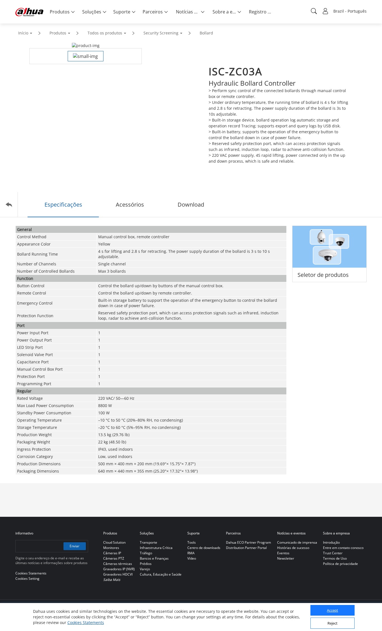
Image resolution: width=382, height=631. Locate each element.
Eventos (283, 553)
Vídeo (191, 558)
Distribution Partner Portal (246, 547)
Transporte (148, 542)
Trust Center (333, 553)
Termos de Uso (335, 558)
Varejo (145, 569)
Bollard (206, 33)
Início (23, 33)
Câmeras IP (112, 553)
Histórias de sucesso (293, 547)
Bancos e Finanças (154, 558)
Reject (332, 623)
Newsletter (285, 558)
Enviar (74, 546)
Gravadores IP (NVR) (119, 569)
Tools (191, 542)
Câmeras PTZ (113, 558)
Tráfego (146, 553)
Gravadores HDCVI (118, 574)
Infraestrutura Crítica (156, 547)
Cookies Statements (85, 622)
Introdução (331, 542)
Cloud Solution (114, 542)
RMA (191, 553)
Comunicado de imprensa (297, 542)
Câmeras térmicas (117, 563)
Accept (332, 610)
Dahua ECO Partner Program (248, 542)
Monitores (111, 547)
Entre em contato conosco (343, 547)
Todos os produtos (105, 33)
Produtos (57, 33)
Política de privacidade (340, 563)
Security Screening (160, 33)
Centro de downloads (203, 547)
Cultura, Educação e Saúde (160, 574)
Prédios (146, 563)
